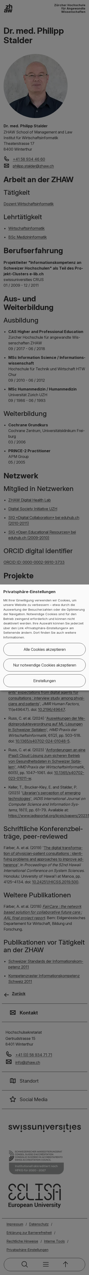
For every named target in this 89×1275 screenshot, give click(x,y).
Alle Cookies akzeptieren (44, 649)
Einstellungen (44, 680)
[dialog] (44, 637)
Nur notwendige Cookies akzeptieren (44, 665)
